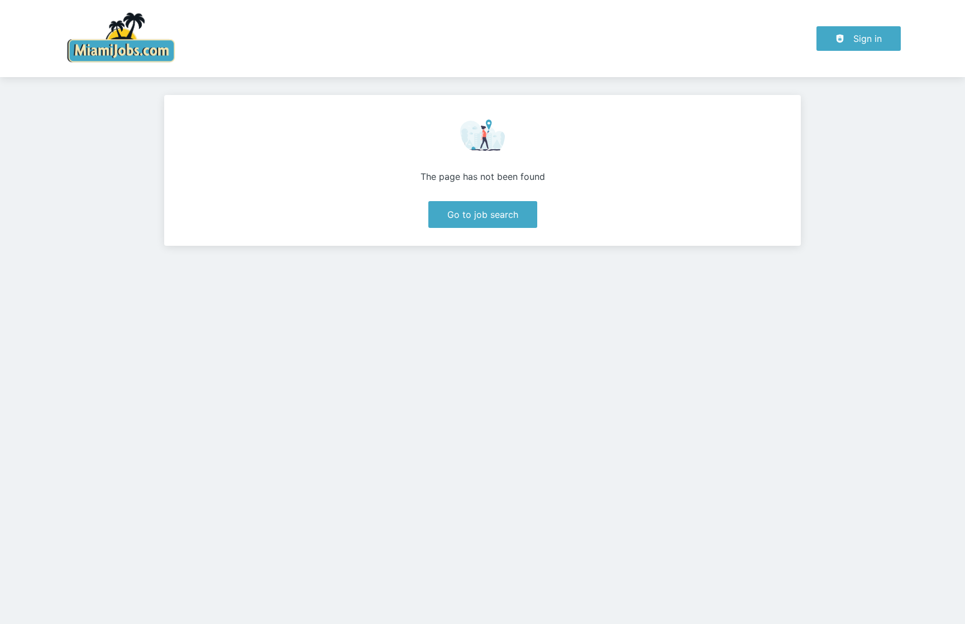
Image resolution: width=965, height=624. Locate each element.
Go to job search (482, 214)
